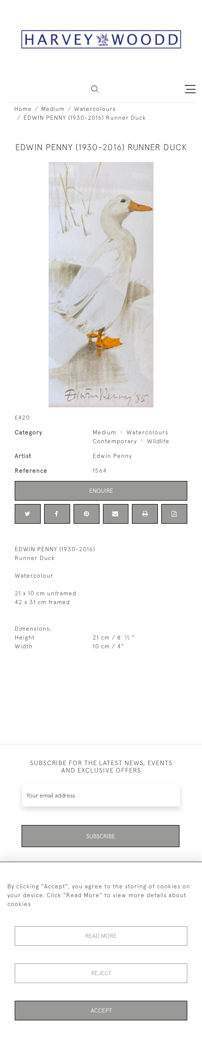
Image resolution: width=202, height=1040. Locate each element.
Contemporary (115, 441)
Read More (101, 936)
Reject (101, 973)
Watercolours (95, 109)
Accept (101, 1010)
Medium (53, 109)
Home (23, 109)
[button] (95, 89)
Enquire (101, 490)
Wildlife (158, 441)
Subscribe (100, 836)
